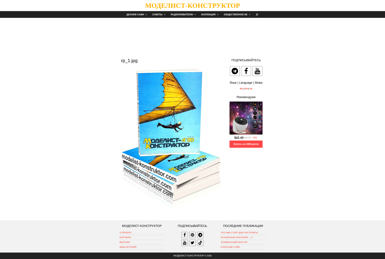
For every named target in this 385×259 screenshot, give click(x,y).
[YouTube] (257, 71)
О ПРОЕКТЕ (126, 232)
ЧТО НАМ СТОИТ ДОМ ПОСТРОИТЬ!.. (240, 232)
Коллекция (208, 14)
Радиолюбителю (182, 14)
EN (246, 88)
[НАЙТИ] (257, 14)
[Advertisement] (192, 36)
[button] (147, 14)
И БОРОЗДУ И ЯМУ (230, 247)
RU (241, 88)
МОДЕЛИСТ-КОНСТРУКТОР (192, 5)
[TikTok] (200, 243)
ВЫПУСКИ (125, 242)
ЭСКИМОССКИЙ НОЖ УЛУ (234, 242)
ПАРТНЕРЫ (125, 237)
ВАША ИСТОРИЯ (128, 247)
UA (250, 88)
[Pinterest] (192, 235)
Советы (157, 14)
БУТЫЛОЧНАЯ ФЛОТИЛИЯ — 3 (236, 237)
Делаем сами (135, 14)
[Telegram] (235, 71)
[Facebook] (246, 71)
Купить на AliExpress (246, 144)
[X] (192, 243)
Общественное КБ (235, 14)
